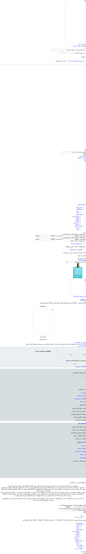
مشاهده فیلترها (82, 258)
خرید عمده (83, 401)
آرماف (77, 221)
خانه (84, 252)
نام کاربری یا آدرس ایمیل (76, 50)
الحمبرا (77, 219)
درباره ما (83, 392)
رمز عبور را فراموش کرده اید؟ (76, 61)
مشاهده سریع (82, 345)
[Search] (84, 154)
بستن (84, 232)
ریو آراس (83, 300)
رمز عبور (80, 53)
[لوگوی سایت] (75, 42)
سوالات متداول (82, 395)
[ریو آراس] (78, 278)
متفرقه (77, 224)
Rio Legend (73, 249)
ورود (83, 57)
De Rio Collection (76, 243)
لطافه (77, 218)
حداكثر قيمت (59, 235)
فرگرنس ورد (75, 216)
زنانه (78, 212)
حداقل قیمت (82, 235)
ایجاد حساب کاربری (78, 46)
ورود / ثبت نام (79, 548)
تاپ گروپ (76, 223)
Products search (82, 152)
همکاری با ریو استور (80, 398)
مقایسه (81, 547)
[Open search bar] (85, 150)
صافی (37, 235)
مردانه (77, 211)
